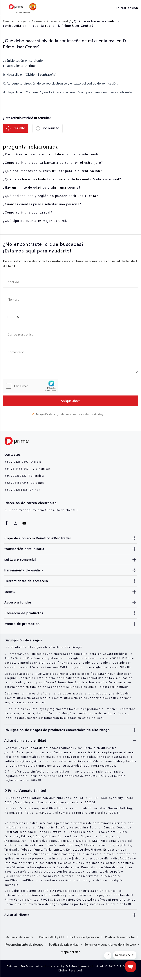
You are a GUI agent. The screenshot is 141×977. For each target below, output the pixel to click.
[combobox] (11, 317)
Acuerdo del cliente (19, 937)
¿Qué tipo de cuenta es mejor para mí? (35, 221)
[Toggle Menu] (5, 8)
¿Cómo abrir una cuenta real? (27, 212)
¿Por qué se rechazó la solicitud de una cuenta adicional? (51, 154)
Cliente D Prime (24, 66)
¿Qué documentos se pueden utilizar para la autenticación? (52, 171)
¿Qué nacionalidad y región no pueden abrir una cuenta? (50, 196)
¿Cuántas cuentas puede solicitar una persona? (42, 204)
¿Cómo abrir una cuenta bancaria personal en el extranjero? (53, 162)
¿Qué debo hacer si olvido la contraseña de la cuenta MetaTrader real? (62, 179)
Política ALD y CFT (51, 937)
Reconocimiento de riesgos (24, 944)
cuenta (40, 21)
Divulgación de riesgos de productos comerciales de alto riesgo (70, 414)
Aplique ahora (70, 401)
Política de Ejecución (84, 937)
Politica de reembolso (120, 937)
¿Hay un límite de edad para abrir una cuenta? (41, 187)
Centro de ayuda (16, 21)
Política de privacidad (64, 944)
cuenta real (59, 21)
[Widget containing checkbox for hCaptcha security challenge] (30, 386)
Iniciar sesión (127, 8)
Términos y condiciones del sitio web (110, 944)
